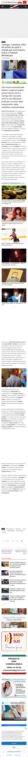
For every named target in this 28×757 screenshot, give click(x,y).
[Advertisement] (14, 23)
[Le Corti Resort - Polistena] (14, 618)
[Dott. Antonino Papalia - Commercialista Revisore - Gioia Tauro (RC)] (14, 664)
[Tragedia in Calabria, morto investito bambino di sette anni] (5, 590)
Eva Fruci (4, 530)
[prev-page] (2, 605)
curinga (23, 528)
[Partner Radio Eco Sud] (14, 641)
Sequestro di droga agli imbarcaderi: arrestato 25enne (21, 551)
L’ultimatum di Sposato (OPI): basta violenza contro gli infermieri (7, 551)
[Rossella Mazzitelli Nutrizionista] (14, 688)
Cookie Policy (9, 755)
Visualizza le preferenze (14, 751)
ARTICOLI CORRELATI (6, 558)
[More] (21, 540)
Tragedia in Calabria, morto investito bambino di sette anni (17, 590)
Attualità (7, 39)
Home (2, 39)
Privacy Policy (18, 755)
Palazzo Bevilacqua (11, 530)
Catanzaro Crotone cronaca (5, 592)
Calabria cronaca (5, 574)
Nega (14, 747)
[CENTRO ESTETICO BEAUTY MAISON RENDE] (14, 711)
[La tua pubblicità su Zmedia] (14, 2)
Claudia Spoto (18, 528)
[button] (26, 728)
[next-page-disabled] (5, 605)
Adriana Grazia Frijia (10, 528)
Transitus (4, 532)
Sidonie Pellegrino (19, 530)
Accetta (14, 743)
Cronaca (3, 565)
